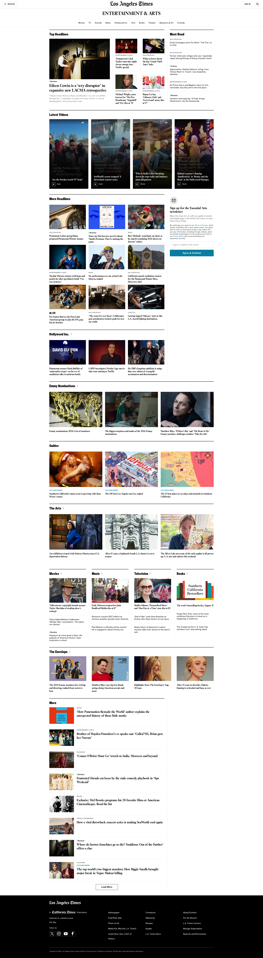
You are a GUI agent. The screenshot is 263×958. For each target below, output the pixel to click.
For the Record (189, 918)
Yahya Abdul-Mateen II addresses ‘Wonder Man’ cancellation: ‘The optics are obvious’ (66, 622)
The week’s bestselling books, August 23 (195, 605)
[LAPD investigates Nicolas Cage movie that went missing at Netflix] (107, 352)
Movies (81, 23)
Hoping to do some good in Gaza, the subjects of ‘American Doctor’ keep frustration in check (65, 638)
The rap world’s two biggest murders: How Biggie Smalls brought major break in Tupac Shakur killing (117, 871)
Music (108, 23)
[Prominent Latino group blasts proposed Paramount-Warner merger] (67, 217)
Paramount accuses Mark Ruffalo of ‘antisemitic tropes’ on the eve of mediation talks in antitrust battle (65, 371)
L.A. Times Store (153, 934)
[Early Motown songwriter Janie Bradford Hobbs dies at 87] (110, 590)
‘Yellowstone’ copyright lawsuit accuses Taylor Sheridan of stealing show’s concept (67, 608)
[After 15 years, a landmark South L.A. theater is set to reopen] (131, 532)
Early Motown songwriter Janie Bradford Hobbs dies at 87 (106, 607)
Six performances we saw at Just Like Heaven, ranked (105, 277)
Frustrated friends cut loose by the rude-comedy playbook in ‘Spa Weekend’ (118, 780)
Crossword (150, 913)
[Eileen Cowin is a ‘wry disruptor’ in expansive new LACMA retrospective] (79, 59)
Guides (149, 929)
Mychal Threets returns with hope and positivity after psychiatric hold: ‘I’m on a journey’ (67, 279)
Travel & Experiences (85, 818)
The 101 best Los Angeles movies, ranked (124, 494)
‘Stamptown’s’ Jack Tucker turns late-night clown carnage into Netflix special (126, 63)
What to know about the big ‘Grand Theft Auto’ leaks (152, 61)
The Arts (55, 508)
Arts (133, 23)
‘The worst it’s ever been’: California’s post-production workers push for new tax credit (106, 319)
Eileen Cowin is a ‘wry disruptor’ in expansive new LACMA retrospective (77, 88)
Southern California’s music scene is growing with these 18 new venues (75, 495)
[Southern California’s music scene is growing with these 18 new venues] (75, 469)
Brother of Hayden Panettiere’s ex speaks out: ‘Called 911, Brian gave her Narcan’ (120, 736)
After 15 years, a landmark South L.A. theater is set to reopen (130, 555)
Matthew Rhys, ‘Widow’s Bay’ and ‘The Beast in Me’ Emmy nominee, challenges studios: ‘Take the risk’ (185, 433)
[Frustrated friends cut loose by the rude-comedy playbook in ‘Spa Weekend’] (61, 782)
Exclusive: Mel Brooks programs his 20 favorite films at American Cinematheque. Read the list (118, 802)
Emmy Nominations (62, 386)
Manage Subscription (192, 929)
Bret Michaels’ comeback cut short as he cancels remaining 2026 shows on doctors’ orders (145, 239)
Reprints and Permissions (194, 934)
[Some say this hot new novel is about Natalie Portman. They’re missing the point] (107, 217)
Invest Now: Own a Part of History (120, 936)
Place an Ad (113, 923)
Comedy (181, 23)
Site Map (52, 922)
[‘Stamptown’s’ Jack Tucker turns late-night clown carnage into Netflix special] (126, 46)
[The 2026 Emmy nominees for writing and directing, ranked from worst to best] (67, 668)
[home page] (131, 4)
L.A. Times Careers (192, 923)
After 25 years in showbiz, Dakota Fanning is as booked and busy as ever (194, 686)
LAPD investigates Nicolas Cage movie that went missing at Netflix (107, 370)
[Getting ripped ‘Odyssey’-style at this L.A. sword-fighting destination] (146, 297)
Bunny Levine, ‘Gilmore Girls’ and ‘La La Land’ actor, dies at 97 (153, 99)
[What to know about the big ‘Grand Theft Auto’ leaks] (154, 46)
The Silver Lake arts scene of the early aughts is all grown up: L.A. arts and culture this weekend (187, 555)
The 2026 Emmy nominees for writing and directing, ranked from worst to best (67, 688)
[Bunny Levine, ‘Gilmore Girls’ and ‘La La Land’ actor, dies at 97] (154, 82)
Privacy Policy (178, 236)
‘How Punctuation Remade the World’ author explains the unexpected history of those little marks (113, 714)
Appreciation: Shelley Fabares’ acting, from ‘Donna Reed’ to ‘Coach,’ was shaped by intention (189, 72)
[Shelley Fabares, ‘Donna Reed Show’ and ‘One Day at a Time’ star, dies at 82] (152, 590)
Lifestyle (131, 312)
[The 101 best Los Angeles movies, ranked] (131, 469)
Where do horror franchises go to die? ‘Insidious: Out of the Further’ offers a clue (120, 846)
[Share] (82, 123)
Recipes (149, 923)
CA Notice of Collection (104, 951)
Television (141, 574)
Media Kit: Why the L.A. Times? (122, 929)
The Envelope (58, 652)
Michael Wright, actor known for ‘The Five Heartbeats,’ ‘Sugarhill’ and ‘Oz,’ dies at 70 (126, 99)
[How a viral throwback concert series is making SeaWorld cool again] (61, 826)
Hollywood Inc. (121, 23)
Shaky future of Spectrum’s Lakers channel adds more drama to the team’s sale (152, 629)
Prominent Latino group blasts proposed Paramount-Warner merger (66, 237)
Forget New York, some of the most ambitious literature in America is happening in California (193, 616)
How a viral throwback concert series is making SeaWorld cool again (120, 822)
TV (89, 23)
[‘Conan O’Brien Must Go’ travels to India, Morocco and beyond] (61, 760)
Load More (106, 887)
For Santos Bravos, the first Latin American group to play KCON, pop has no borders (66, 319)
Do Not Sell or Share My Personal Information (128, 951)
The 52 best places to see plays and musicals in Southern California (186, 495)
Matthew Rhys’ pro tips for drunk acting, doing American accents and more (108, 688)
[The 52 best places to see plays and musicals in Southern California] (187, 469)
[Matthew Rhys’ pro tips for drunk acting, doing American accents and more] (110, 668)
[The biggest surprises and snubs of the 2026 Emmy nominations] (131, 409)
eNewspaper (114, 913)
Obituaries (150, 918)
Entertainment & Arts (124, 55)
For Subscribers (55, 490)
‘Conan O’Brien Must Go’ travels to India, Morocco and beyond (117, 756)
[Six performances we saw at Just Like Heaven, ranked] (107, 257)
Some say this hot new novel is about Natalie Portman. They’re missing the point (106, 239)
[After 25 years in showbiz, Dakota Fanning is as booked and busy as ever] (195, 668)
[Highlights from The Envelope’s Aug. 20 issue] (152, 668)
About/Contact (189, 913)
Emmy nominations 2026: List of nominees (69, 431)
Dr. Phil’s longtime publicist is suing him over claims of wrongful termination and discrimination (145, 371)
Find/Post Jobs (115, 918)
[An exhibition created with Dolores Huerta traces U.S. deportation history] (75, 532)
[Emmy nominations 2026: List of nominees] (75, 409)
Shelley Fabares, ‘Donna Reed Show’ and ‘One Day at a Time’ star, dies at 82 (152, 607)
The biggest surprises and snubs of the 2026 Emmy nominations (128, 433)
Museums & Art (166, 23)
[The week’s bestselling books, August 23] (195, 590)
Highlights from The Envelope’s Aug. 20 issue (151, 686)
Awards (98, 23)
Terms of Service (201, 225)
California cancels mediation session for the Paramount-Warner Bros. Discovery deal (144, 279)
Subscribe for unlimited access (61, 918)
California (81, 862)
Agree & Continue (192, 253)
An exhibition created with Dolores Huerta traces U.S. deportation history (74, 555)
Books (142, 23)
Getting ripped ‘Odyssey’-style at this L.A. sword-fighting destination (145, 317)
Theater (152, 23)
